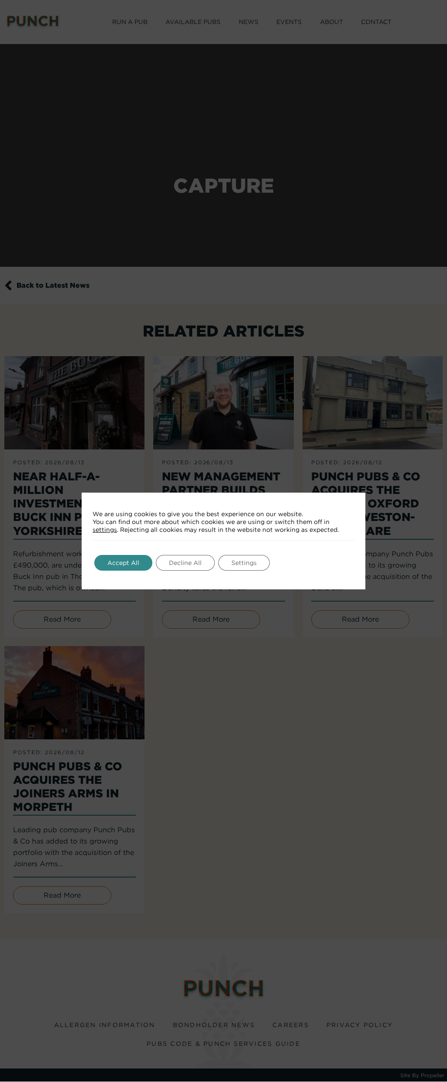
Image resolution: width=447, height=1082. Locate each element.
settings (105, 529)
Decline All (185, 562)
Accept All (123, 562)
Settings (244, 562)
